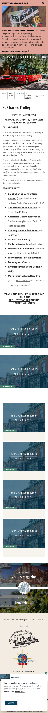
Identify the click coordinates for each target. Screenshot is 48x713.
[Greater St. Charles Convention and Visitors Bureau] (19, 59)
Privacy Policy (24, 626)
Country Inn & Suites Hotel (23, 230)
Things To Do (10, 94)
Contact (32, 619)
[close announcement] (43, 3)
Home (4, 93)
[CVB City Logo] (24, 659)
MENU (44, 59)
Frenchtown (15, 257)
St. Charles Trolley (28, 95)
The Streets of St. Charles (22, 207)
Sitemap (40, 619)
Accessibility (9, 619)
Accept (11, 703)
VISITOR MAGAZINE (15, 3)
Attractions (19, 93)
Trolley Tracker (19, 300)
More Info (20, 691)
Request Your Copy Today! (14, 51)
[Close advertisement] (46, 673)
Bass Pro (35, 276)
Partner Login (21, 619)
